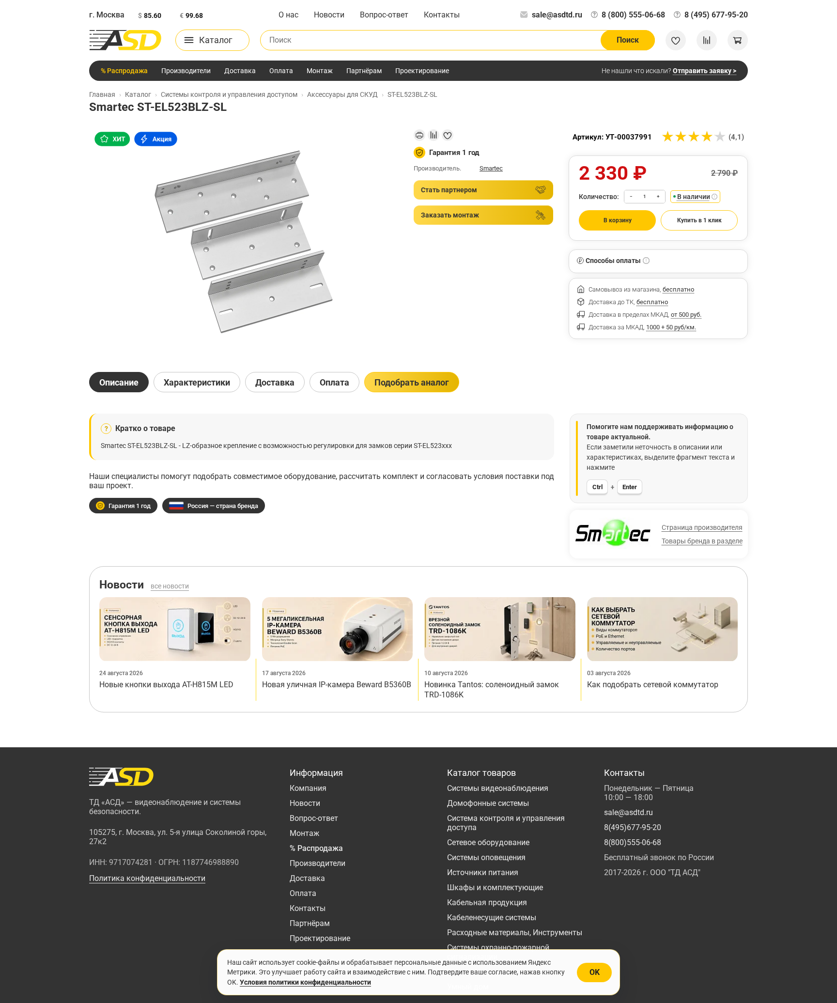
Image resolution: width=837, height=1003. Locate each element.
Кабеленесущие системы (491, 917)
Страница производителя (702, 527)
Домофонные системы (488, 803)
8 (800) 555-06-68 (633, 14)
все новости (170, 586)
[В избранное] (447, 135)
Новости (329, 14)
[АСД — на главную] (125, 40)
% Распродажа (124, 71)
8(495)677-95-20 (632, 827)
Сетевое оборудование (488, 842)
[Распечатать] (419, 135)
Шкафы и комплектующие (495, 887)
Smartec (491, 168)
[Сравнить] (433, 135)
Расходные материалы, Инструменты (514, 932)
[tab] (119, 382)
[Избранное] (676, 40)
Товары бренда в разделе (702, 541)
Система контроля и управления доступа (506, 823)
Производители (186, 71)
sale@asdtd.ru (557, 14)
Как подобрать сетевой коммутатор (652, 684)
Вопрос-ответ (384, 14)
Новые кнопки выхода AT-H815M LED (166, 684)
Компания (308, 788)
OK (594, 972)
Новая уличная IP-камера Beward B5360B (336, 684)
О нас (288, 14)
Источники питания (482, 872)
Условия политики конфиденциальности (305, 982)
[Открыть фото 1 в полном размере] (243, 242)
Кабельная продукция (487, 902)
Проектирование (422, 71)
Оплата (281, 71)
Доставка (240, 71)
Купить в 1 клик (699, 220)
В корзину (618, 220)
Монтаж (320, 71)
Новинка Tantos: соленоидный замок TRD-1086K (491, 690)
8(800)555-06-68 (632, 842)
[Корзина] (738, 40)
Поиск (628, 40)
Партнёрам (364, 71)
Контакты (442, 14)
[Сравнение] (707, 40)
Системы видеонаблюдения (497, 788)
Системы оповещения (486, 857)
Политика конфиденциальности (147, 878)
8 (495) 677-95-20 (716, 14)
